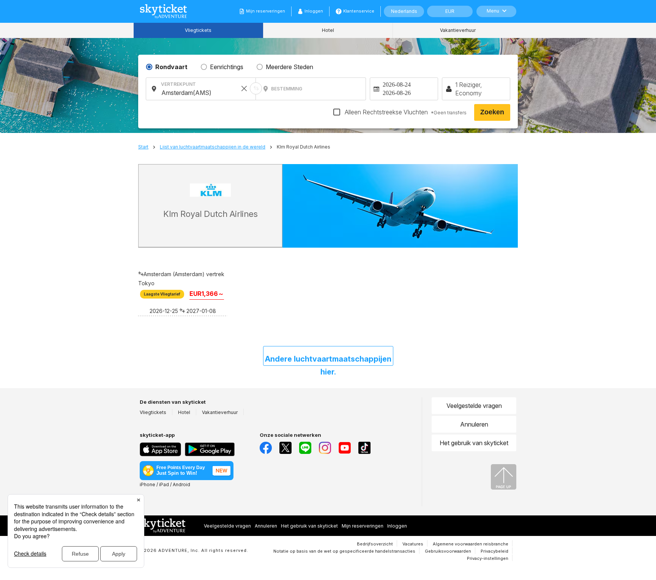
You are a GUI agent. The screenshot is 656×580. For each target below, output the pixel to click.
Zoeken (492, 112)
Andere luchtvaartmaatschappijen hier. (328, 360)
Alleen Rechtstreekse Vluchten (405, 112)
